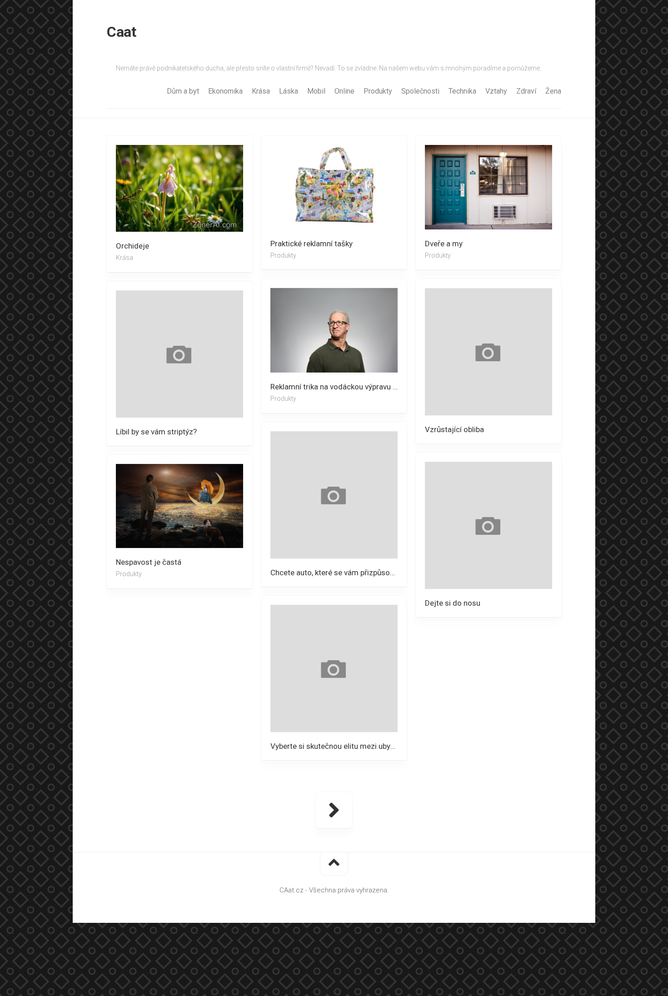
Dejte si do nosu (452, 603)
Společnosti (420, 91)
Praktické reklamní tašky (311, 243)
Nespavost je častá (148, 562)
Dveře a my (444, 243)
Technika (462, 91)
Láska (288, 91)
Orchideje (132, 245)
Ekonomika (225, 91)
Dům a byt (183, 91)
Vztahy (496, 91)
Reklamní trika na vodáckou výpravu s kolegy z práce (338, 386)
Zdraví (526, 91)
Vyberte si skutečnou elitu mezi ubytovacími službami (338, 746)
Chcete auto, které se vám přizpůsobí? (334, 572)
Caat (121, 31)
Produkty (378, 91)
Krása (261, 91)
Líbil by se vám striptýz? (156, 431)
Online (344, 91)
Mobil (316, 91)
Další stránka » (334, 810)
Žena (553, 91)
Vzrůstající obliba (454, 429)
